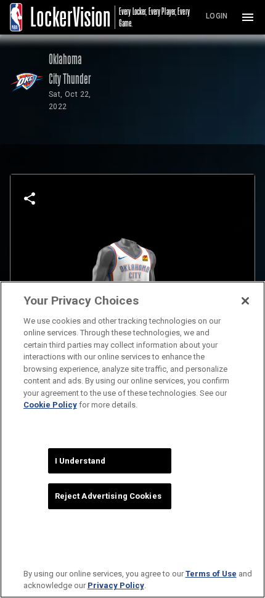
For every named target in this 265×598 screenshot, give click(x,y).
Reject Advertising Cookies (108, 496)
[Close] (245, 300)
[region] (132, 439)
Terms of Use (211, 573)
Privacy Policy (116, 585)
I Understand (80, 460)
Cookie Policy (50, 404)
